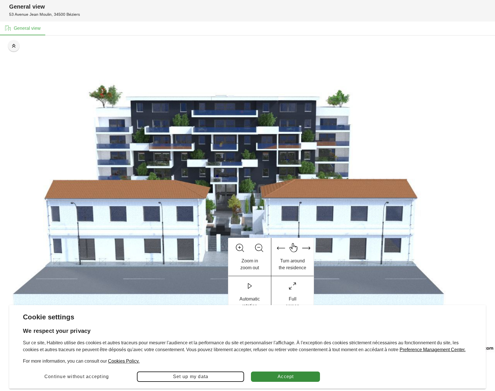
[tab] (22, 28)
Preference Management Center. (432, 349)
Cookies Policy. (124, 361)
